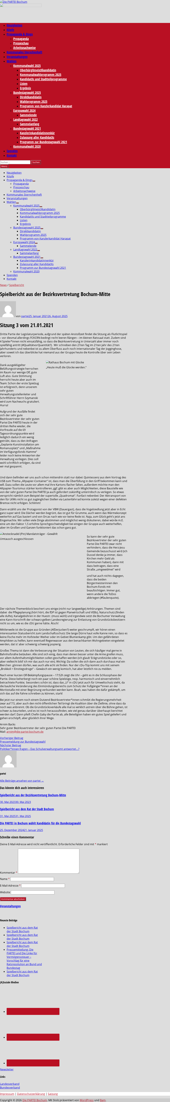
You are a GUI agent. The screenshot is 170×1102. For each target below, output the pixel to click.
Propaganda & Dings (20, 34)
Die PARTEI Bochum (34, 1100)
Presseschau (21, 43)
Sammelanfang (29, 124)
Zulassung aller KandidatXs (37, 137)
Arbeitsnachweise (24, 47)
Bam (103, 1100)
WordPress (87, 1100)
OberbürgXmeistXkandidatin (38, 70)
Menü (4, 166)
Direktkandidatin (31, 97)
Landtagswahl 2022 (25, 119)
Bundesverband (10, 1087)
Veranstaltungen (17, 56)
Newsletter (7, 1069)
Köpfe (10, 29)
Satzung (53, 1094)
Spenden (12, 151)
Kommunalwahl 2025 (27, 65)
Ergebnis (25, 88)
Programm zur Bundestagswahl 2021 (43, 142)
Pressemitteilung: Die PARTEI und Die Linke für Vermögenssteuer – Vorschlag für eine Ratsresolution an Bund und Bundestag (24, 959)
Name (5, 879)
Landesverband (9, 1084)
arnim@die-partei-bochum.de (24, 732)
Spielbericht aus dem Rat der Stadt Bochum (27, 809)
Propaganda (21, 38)
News (3, 285)
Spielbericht (16, 285)
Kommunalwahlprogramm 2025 (40, 74)
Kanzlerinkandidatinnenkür (37, 133)
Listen (23, 83)
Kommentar (8, 872)
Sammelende (28, 115)
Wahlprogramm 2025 (33, 101)
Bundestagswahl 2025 (27, 92)
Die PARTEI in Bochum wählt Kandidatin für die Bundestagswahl (40, 823)
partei (25, 316)
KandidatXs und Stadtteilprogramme (43, 79)
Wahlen (11, 61)
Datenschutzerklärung (31, 1094)
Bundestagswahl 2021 (27, 128)
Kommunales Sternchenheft (24, 52)
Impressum (7, 1094)
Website (5, 892)
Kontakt (12, 155)
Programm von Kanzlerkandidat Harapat (46, 106)
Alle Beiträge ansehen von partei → (22, 781)
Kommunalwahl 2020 (27, 146)
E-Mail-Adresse (10, 885)
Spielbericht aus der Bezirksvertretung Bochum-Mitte (33, 795)
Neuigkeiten (14, 25)
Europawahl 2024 (24, 110)
